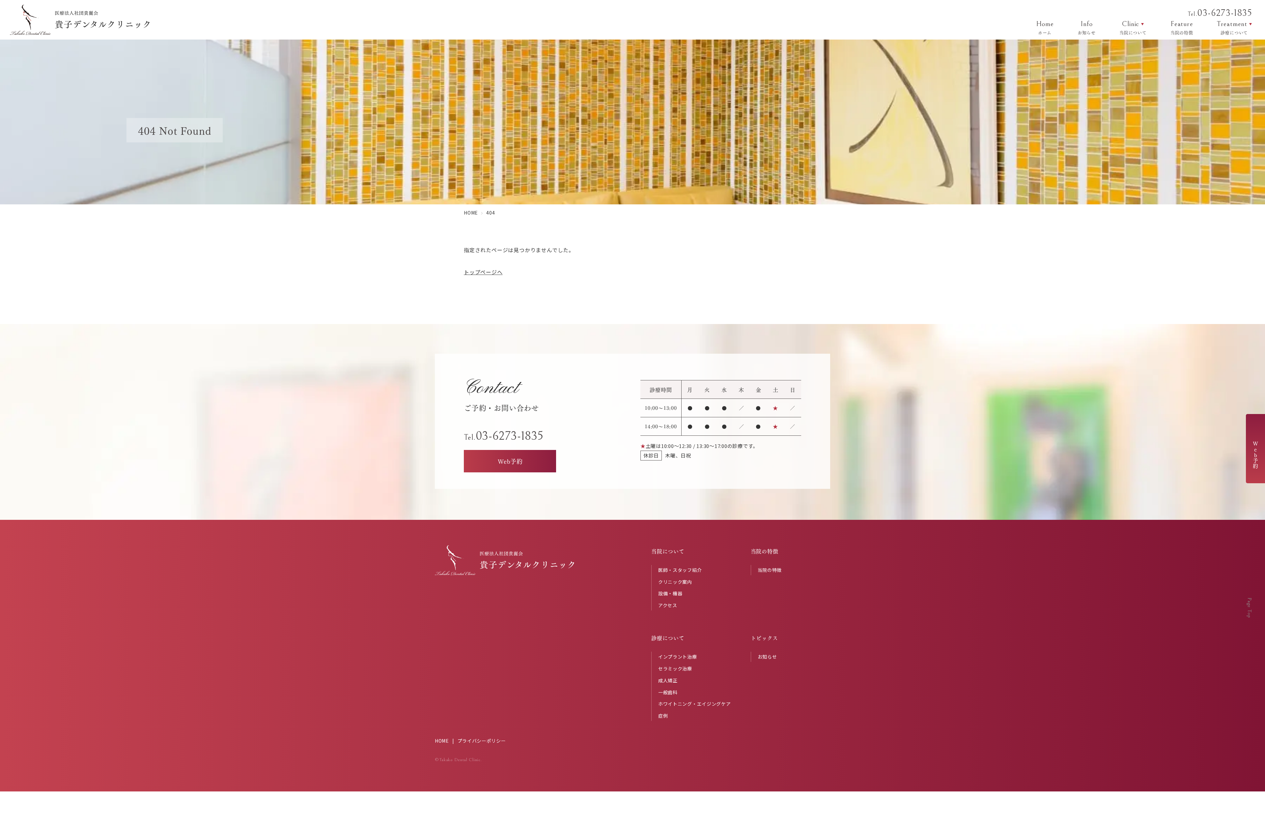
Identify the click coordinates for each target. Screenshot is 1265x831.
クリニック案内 (675, 582)
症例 (663, 715)
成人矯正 (668, 680)
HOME (442, 740)
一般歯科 (668, 692)
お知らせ (767, 656)
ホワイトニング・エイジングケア (694, 703)
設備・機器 (670, 593)
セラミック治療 (675, 668)
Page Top (1249, 608)
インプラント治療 (677, 656)
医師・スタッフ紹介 (680, 570)
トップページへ (483, 272)
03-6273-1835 (1220, 13)
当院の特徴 (770, 570)
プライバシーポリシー (482, 740)
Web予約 (1255, 455)
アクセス (667, 605)
